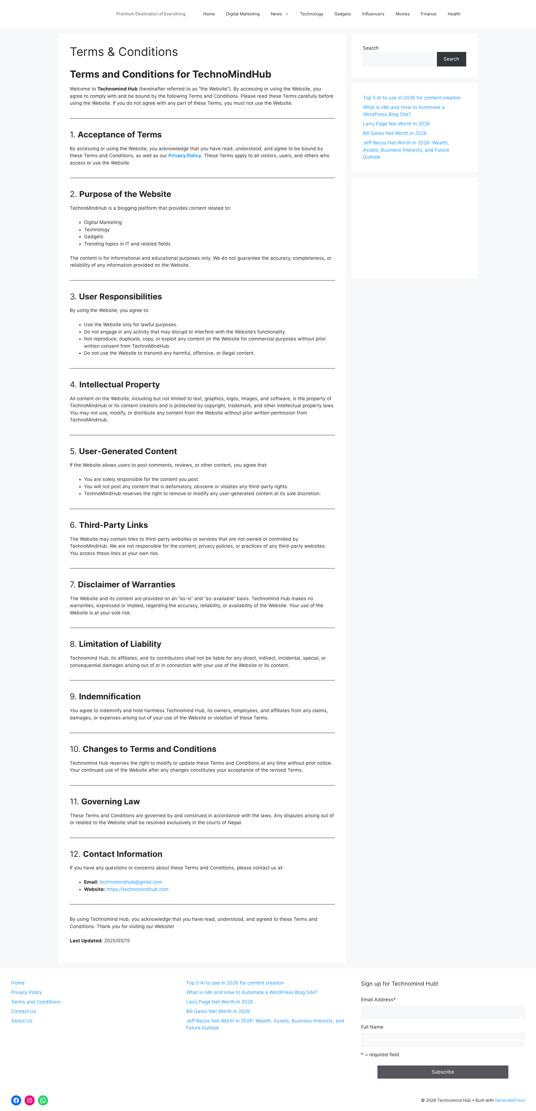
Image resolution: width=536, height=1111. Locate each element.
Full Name (372, 1027)
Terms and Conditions (36, 1002)
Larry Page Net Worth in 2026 (396, 124)
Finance (429, 13)
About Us (21, 1021)
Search (371, 48)
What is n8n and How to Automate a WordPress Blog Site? (251, 992)
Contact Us (23, 1011)
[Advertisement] (414, 228)
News (276, 13)
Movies (403, 13)
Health (454, 13)
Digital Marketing (243, 13)
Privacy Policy (184, 155)
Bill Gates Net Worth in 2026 (395, 133)
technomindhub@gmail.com (131, 882)
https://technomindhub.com (137, 889)
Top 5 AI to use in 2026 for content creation (412, 98)
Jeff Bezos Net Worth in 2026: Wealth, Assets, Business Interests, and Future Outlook (406, 150)
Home (209, 13)
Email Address (378, 999)
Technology (311, 13)
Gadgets (342, 13)
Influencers (373, 13)
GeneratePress (510, 1100)
